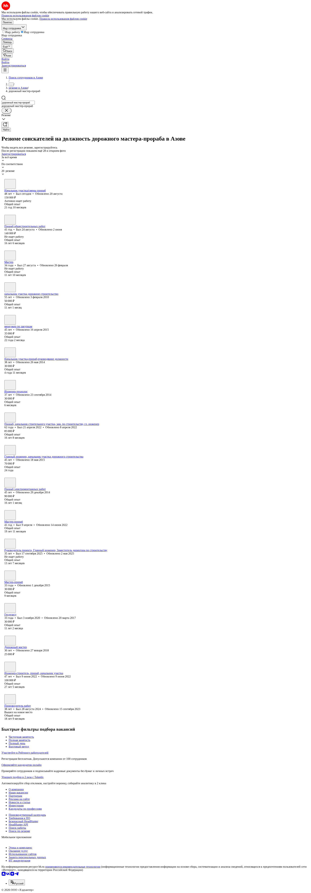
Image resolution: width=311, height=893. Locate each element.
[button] (5, 59)
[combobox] (18, 102)
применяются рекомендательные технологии (72, 866)
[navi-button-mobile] (5, 70)
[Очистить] (6, 111)
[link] (7, 51)
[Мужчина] (10, 184)
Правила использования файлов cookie (63, 18)
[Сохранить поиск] (5, 125)
